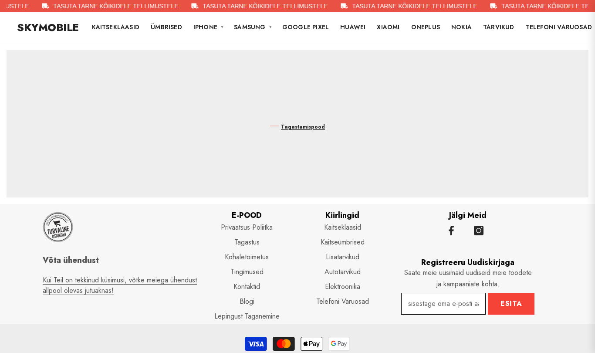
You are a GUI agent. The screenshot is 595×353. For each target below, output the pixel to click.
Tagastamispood (303, 127)
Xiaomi (388, 27)
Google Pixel (305, 27)
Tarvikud (498, 27)
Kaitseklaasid (116, 27)
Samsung (253, 27)
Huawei (352, 27)
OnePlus (425, 27)
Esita (511, 304)
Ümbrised (166, 27)
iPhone (208, 27)
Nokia (461, 27)
